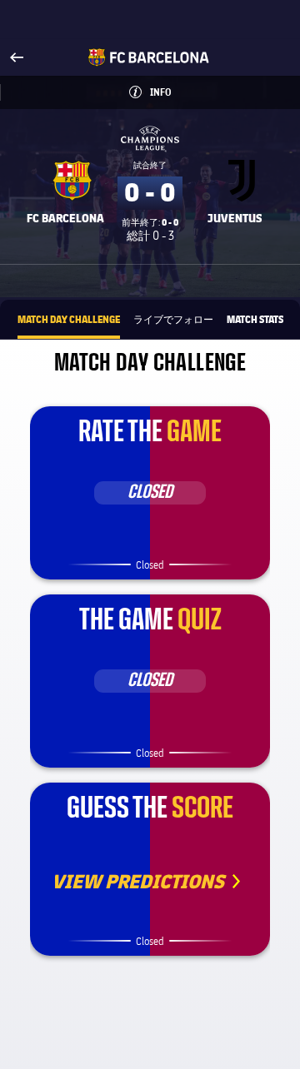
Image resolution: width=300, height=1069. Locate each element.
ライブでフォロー (173, 319)
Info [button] (187, 92)
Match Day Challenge (69, 319)
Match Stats (255, 319)
